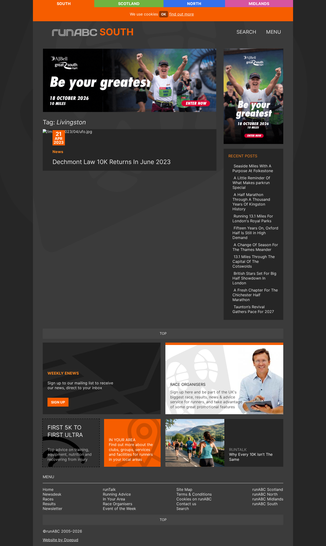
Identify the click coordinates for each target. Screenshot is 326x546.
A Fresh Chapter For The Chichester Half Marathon (255, 295)
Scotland (129, 3)
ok (163, 14)
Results (49, 503)
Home (48, 489)
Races (48, 499)
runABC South (265, 503)
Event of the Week (119, 508)
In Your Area (114, 499)
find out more (181, 14)
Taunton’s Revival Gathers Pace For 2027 (253, 309)
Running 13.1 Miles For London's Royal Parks (252, 218)
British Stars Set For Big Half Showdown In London (254, 278)
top (163, 333)
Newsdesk (52, 494)
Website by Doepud (60, 539)
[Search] (261, 533)
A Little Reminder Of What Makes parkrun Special (251, 182)
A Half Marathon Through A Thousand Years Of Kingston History (251, 201)
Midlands (259, 3)
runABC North (265, 494)
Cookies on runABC (194, 499)
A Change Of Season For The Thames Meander (255, 247)
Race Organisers (117, 503)
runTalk (109, 489)
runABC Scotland (267, 489)
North (194, 3)
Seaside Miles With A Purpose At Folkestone (252, 168)
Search (182, 508)
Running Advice (117, 494)
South (64, 3)
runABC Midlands (267, 499)
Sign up (58, 402)
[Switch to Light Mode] (278, 533)
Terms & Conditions (194, 494)
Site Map (184, 489)
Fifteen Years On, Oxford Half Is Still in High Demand (255, 233)
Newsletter (52, 508)
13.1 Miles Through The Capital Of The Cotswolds (253, 261)
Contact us (186, 503)
